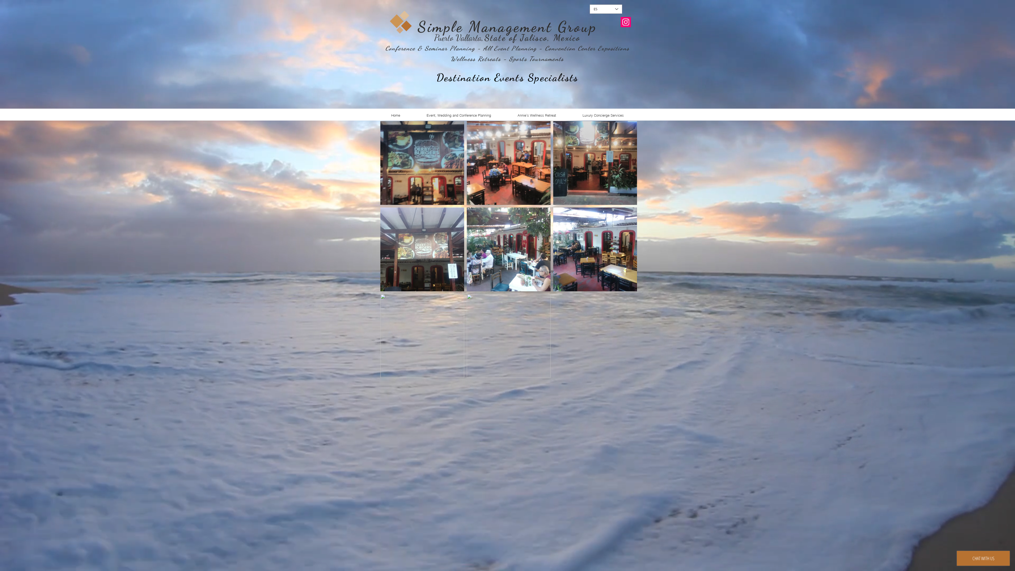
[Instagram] (626, 22)
